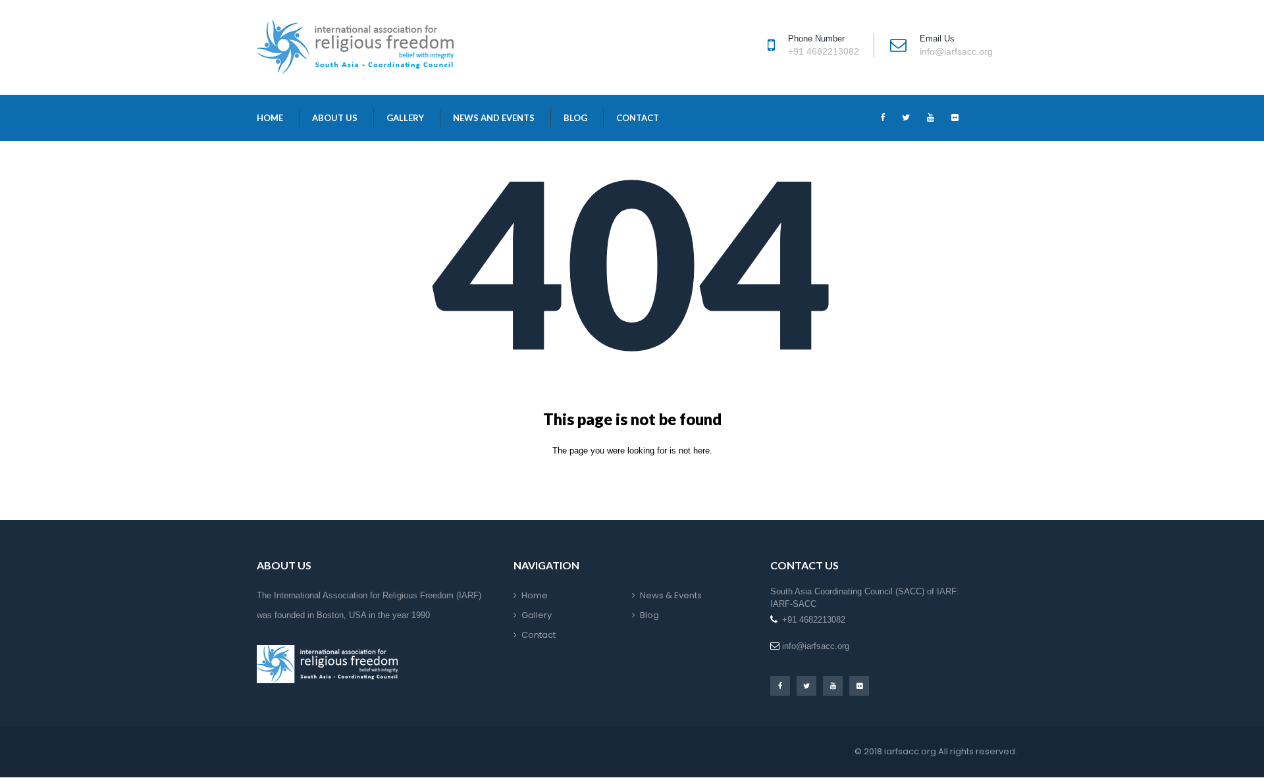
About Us (334, 118)
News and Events (494, 118)
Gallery (405, 118)
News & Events (671, 595)
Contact (637, 118)
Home (270, 118)
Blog (575, 118)
